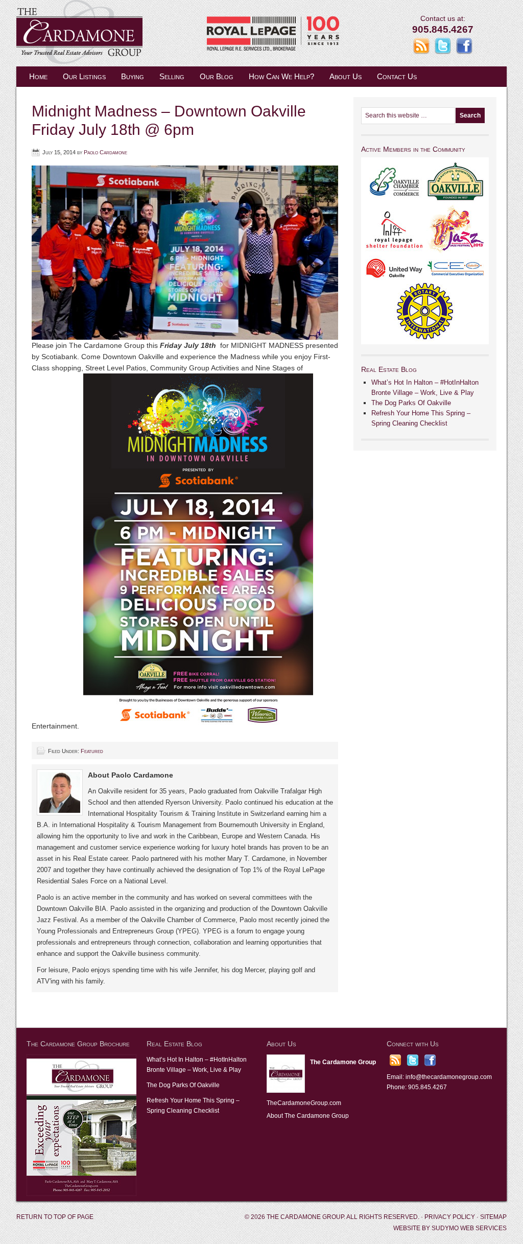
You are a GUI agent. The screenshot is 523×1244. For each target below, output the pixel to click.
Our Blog (216, 76)
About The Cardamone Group (308, 1115)
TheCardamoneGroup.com (304, 1103)
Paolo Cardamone (105, 152)
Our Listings (84, 76)
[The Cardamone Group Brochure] (81, 1194)
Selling (171, 76)
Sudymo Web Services (469, 1228)
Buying (132, 76)
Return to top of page (54, 1216)
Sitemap (493, 1216)
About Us (345, 76)
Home (38, 76)
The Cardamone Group (118, 33)
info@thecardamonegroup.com (449, 1077)
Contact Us (397, 76)
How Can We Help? (281, 76)
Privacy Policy (449, 1216)
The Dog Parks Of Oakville (411, 403)
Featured (92, 751)
